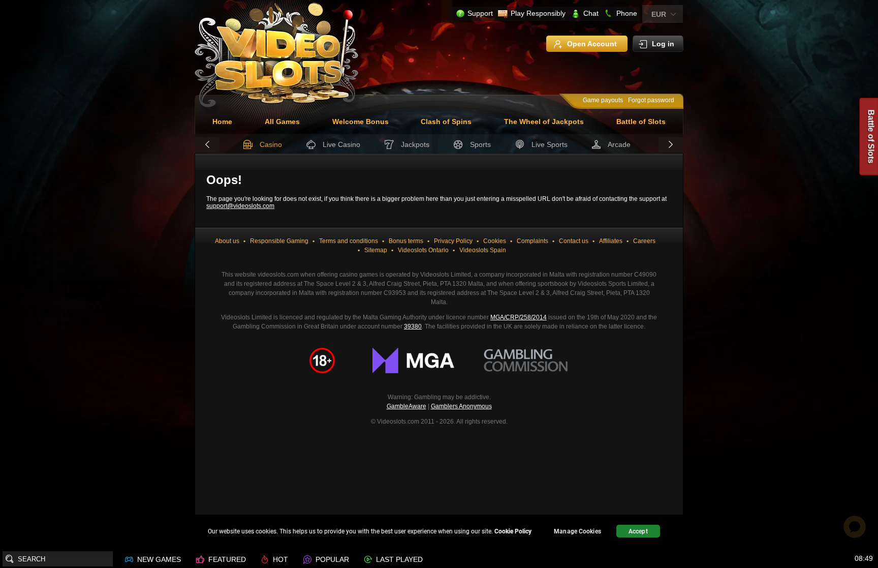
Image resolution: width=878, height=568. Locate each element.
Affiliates (610, 241)
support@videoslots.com (240, 206)
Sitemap (375, 250)
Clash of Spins (446, 121)
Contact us (573, 241)
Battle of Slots (641, 121)
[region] (439, 533)
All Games (282, 121)
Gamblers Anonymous (461, 406)
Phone (626, 13)
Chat (591, 13)
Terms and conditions (348, 241)
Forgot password (651, 100)
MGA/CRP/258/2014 (518, 317)
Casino (271, 144)
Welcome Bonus (360, 121)
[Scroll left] (207, 145)
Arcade (619, 144)
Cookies (494, 241)
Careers (644, 241)
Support (480, 13)
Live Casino (341, 144)
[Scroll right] (670, 145)
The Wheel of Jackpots (544, 121)
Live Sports (549, 144)
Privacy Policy (453, 241)
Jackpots (415, 144)
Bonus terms (406, 241)
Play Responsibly (538, 13)
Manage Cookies (577, 531)
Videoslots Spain (482, 250)
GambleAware (406, 406)
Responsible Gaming (279, 241)
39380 (413, 326)
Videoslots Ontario (423, 250)
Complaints (532, 241)
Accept (638, 531)
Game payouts (603, 100)
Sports (480, 144)
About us (227, 241)
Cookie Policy (512, 531)
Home (222, 121)
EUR (658, 14)
